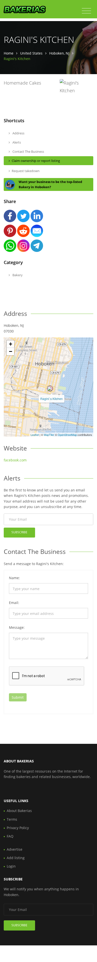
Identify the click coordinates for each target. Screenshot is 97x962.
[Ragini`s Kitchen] (50, 388)
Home (8, 53)
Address (18, 133)
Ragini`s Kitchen (51, 398)
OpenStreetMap (67, 435)
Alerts (16, 142)
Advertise (14, 849)
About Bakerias (19, 810)
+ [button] (10, 344)
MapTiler (49, 435)
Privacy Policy (18, 827)
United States (31, 53)
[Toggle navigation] (86, 11)
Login (11, 866)
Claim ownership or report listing (36, 160)
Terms (12, 819)
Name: (14, 577)
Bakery (17, 275)
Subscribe (19, 532)
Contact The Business (28, 151)
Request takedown (26, 171)
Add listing (16, 857)
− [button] (10, 351)
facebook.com (15, 460)
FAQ (10, 836)
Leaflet (35, 435)
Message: (17, 627)
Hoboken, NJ (59, 53)
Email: (14, 602)
